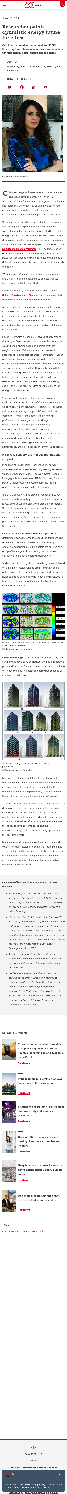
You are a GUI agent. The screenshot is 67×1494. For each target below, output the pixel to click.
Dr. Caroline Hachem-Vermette (19, 249)
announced (23, 487)
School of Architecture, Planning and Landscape (29, 295)
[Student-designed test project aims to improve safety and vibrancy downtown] (9, 1112)
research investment (32, 1231)
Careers (33, 1460)
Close (59, 1476)
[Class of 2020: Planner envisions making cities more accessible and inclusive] (9, 1142)
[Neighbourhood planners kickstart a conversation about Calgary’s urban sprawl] (9, 1171)
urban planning (10, 1231)
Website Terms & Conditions (37, 1487)
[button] (11, 86)
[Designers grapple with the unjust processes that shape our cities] (9, 1201)
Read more (24, 1063)
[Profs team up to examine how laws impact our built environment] (9, 1084)
